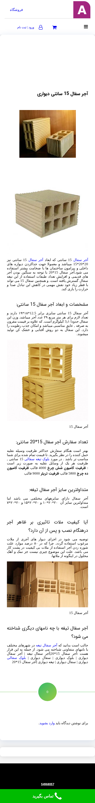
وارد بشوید (47, 723)
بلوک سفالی (16, 658)
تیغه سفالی (32, 459)
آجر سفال (80, 260)
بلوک (45, 459)
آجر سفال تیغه (46, 645)
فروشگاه (16, 10)
